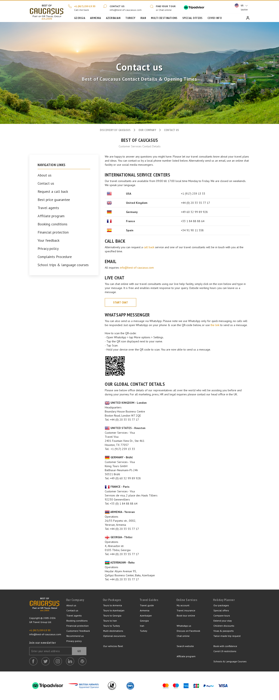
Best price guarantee (54, 200)
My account (183, 605)
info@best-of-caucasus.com (126, 9)
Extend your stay (222, 620)
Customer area (248, 18)
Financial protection (53, 232)
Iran (143, 18)
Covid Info (215, 18)
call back (149, 247)
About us (44, 175)
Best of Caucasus (44, 607)
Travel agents (48, 208)
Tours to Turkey (111, 625)
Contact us (117, 6)
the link (215, 325)
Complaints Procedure (55, 257)
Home (46, 11)
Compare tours (221, 615)
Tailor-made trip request (227, 635)
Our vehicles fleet (113, 646)
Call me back (81, 9)
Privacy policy (48, 249)
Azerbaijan (113, 18)
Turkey (130, 18)
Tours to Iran (110, 620)
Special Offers (192, 18)
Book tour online (186, 615)
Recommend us (75, 635)
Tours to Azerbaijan (113, 610)
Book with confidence (225, 646)
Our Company (147, 130)
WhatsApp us (184, 625)
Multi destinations (113, 630)
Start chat (120, 302)
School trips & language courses (63, 265)
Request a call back (53, 192)
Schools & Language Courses (230, 661)
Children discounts (223, 625)
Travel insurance (186, 610)
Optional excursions (114, 635)
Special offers (221, 610)
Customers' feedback (78, 630)
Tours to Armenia (112, 605)
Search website (185, 646)
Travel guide (147, 605)
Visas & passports (223, 630)
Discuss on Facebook (188, 630)
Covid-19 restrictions (224, 651)
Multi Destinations (164, 18)
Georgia (79, 18)
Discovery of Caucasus (115, 130)
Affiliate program (51, 216)
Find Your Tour (166, 6)
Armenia (95, 18)
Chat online (183, 635)
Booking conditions (52, 224)
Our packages (221, 605)
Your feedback (48, 240)
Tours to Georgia (112, 615)
